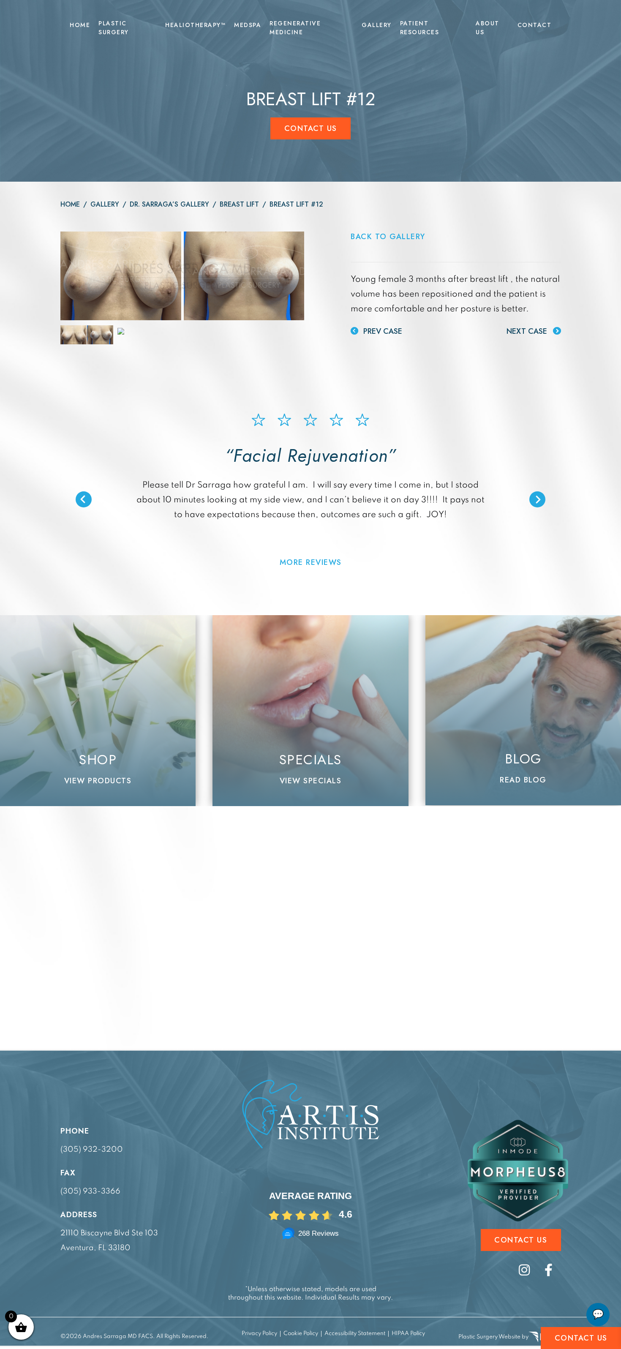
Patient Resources (419, 27)
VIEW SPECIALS (311, 780)
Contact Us (310, 128)
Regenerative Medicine (295, 27)
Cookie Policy (300, 1333)
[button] (84, 499)
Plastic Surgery (113, 27)
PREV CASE (381, 331)
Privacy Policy (259, 1333)
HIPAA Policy (408, 1333)
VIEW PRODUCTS (98, 780)
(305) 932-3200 (91, 1149)
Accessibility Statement (354, 1333)
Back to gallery (388, 237)
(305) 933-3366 (90, 1191)
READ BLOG (523, 779)
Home (80, 25)
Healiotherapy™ (195, 25)
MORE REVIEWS (311, 562)
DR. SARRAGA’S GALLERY (169, 204)
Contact (535, 25)
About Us (487, 27)
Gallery (377, 25)
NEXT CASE (528, 331)
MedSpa (247, 25)
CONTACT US (581, 1338)
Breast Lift (239, 204)
